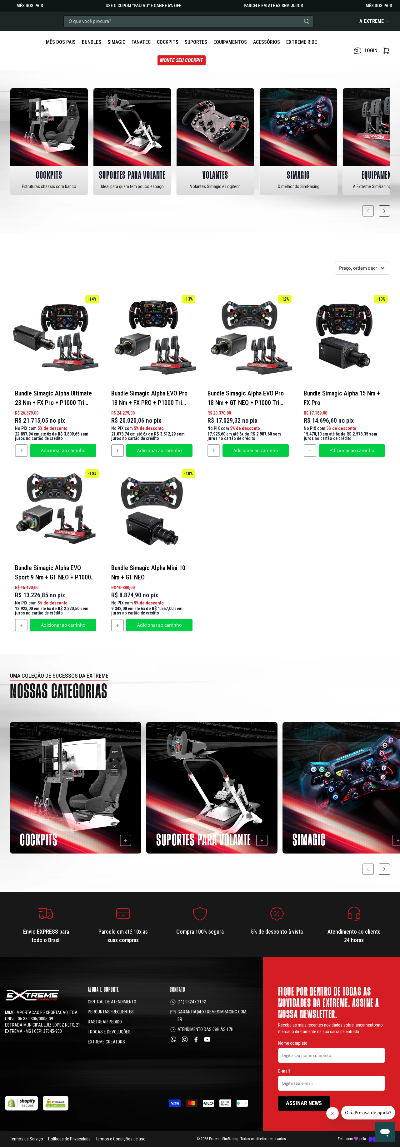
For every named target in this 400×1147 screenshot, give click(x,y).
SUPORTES (196, 42)
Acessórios (266, 42)
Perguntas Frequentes (111, 1011)
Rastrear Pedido (105, 1021)
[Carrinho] (386, 50)
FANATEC (141, 42)
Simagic (116, 42)
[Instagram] (184, 1039)
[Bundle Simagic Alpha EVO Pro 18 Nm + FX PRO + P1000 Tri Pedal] (152, 338)
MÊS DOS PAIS (61, 42)
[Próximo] (384, 211)
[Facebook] (196, 1039)
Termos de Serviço (26, 1138)
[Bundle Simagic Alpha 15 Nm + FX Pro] (344, 338)
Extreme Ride (301, 42)
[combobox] (188, 21)
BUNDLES (91, 42)
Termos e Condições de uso (121, 1138)
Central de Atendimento (112, 1001)
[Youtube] (207, 1039)
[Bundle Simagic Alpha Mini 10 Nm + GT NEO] (152, 512)
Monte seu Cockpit (181, 60)
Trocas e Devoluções (109, 1031)
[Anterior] (368, 211)
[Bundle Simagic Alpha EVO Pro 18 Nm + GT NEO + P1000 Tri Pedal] (248, 338)
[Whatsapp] (173, 1039)
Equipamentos (230, 42)
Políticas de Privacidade (69, 1138)
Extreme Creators (106, 1041)
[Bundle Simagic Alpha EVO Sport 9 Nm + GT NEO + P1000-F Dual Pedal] (55, 512)
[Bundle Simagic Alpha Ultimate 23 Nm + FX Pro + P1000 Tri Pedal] (55, 338)
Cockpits (167, 42)
